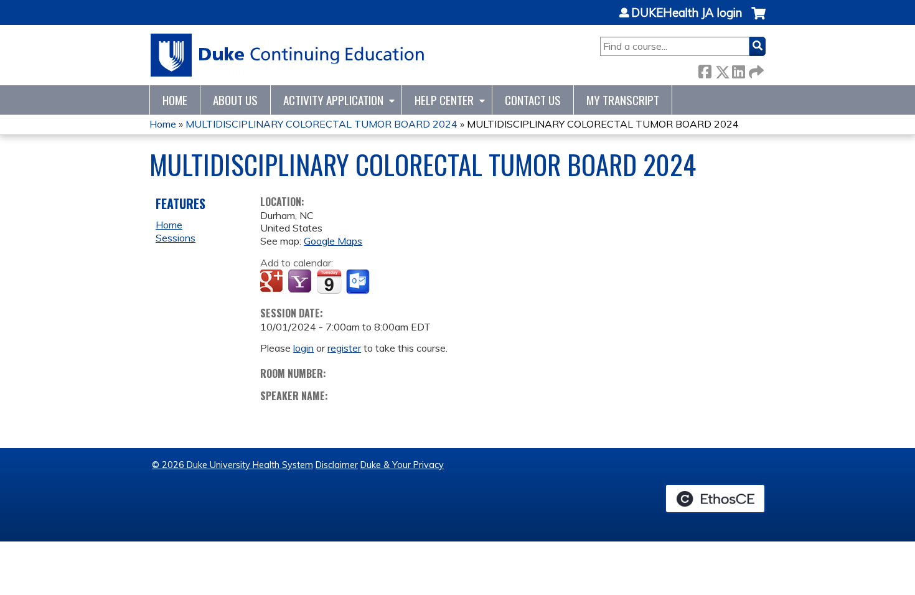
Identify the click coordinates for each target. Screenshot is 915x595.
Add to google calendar (273, 281)
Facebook (704, 69)
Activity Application (333, 100)
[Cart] (758, 19)
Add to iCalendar (329, 281)
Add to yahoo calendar (301, 281)
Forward (755, 69)
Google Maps (333, 241)
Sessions (175, 238)
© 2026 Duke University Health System (232, 465)
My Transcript (622, 100)
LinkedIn (738, 69)
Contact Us (533, 100)
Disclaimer (337, 465)
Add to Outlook (359, 281)
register (344, 348)
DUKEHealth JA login (686, 13)
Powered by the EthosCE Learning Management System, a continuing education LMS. (715, 498)
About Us (235, 100)
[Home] (287, 55)
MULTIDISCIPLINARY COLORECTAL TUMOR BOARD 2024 (321, 124)
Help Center (444, 100)
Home (174, 100)
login (303, 348)
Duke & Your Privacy (402, 465)
